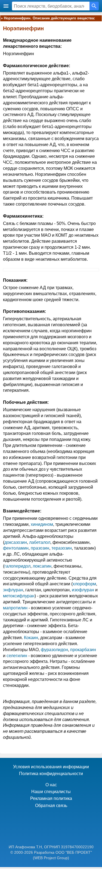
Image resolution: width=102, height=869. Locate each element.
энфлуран (13, 590)
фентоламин (16, 548)
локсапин (42, 566)
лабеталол (39, 542)
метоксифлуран (19, 596)
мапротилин (15, 608)
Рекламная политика (51, 798)
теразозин (61, 548)
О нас (51, 784)
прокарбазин (83, 649)
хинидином (42, 524)
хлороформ (84, 584)
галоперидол (17, 566)
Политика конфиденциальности (51, 773)
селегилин (17, 655)
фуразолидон (54, 649)
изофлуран (83, 590)
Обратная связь (51, 805)
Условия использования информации (51, 766)
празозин (40, 548)
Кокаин (31, 637)
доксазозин (15, 542)
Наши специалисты (51, 791)
